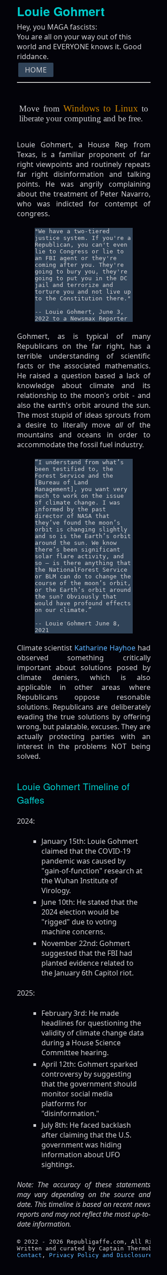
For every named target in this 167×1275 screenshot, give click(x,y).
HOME (36, 70)
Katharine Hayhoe (104, 648)
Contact (29, 1255)
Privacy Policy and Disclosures (102, 1255)
